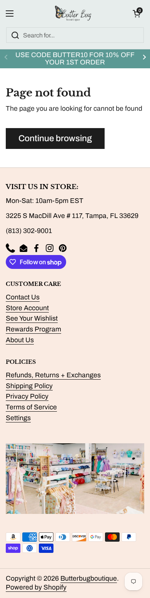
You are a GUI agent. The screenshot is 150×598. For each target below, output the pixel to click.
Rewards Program (33, 329)
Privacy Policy (27, 396)
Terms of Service (31, 407)
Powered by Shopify (36, 587)
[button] (136, 13)
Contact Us (23, 297)
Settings (18, 418)
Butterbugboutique (88, 578)
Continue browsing (55, 138)
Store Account (27, 308)
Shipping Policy (29, 386)
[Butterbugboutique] (73, 13)
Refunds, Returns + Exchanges (53, 375)
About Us (20, 340)
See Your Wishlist (32, 318)
